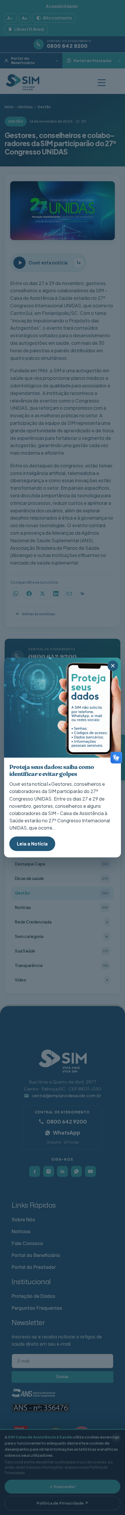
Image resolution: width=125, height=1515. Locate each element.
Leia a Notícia (32, 843)
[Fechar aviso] (113, 666)
